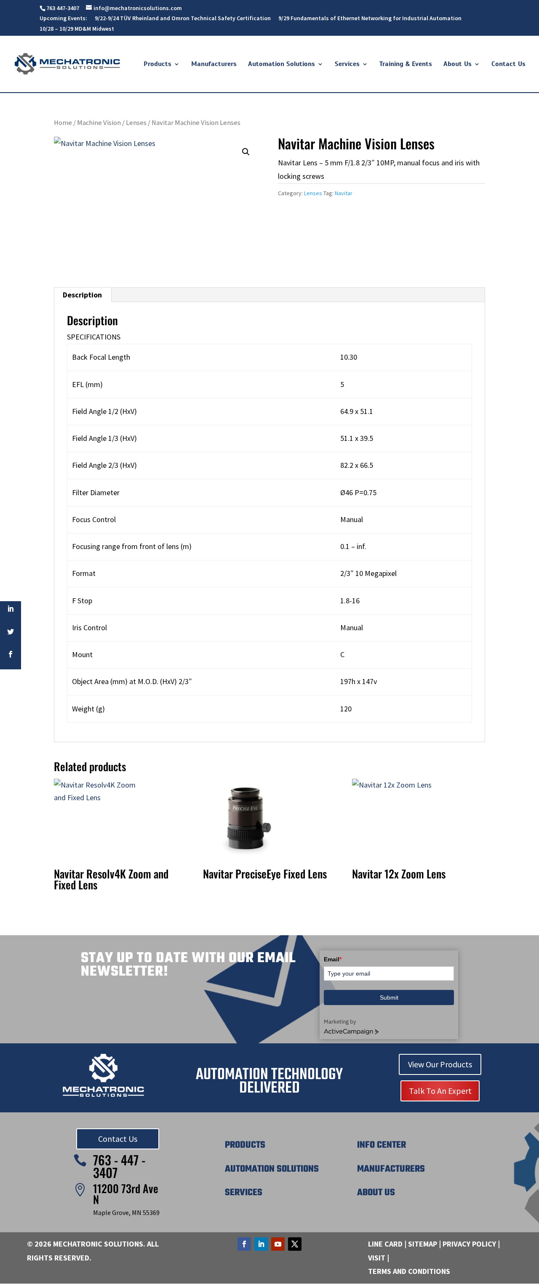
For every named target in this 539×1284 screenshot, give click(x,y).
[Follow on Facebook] (244, 1244)
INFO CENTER (381, 1145)
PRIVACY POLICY (469, 1244)
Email (333, 959)
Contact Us (117, 1138)
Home (63, 122)
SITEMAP (422, 1244)
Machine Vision (99, 122)
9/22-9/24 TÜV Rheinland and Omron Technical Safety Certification (183, 18)
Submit (389, 997)
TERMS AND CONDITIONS (409, 1271)
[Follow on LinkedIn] (261, 1244)
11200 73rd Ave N (125, 1193)
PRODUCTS (245, 1145)
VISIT (376, 1258)
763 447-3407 (62, 8)
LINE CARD (385, 1244)
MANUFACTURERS (391, 1169)
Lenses (136, 122)
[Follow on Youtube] (278, 1244)
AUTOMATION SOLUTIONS (272, 1169)
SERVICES (243, 1193)
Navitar (343, 193)
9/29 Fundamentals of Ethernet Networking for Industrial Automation (370, 18)
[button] (245, 151)
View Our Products (440, 1064)
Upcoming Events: (63, 18)
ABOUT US (376, 1193)
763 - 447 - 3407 (119, 1166)
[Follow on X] (295, 1244)
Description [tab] (82, 295)
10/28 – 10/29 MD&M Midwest (77, 29)
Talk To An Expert (440, 1090)
